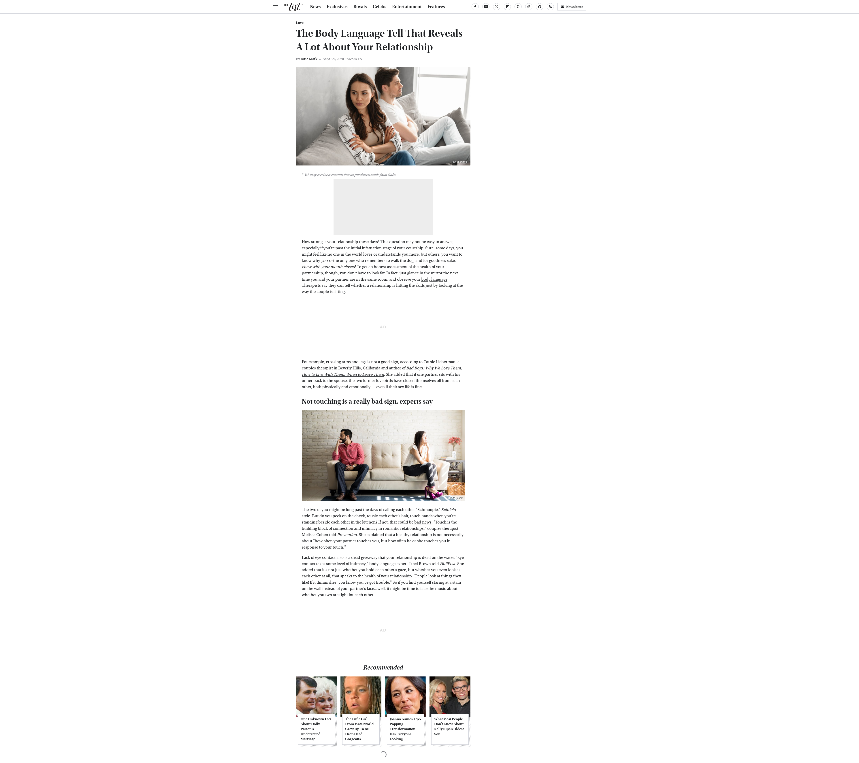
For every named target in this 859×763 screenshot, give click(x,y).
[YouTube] (485, 6)
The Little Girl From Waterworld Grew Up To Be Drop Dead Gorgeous (359, 729)
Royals (360, 6)
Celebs (379, 6)
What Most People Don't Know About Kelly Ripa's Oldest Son (449, 726)
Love (300, 23)
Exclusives (337, 6)
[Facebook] (475, 6)
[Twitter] (496, 6)
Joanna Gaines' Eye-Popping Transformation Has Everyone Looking (405, 729)
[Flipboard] (507, 6)
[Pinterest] (518, 6)
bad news (423, 522)
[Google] (539, 6)
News (315, 6)
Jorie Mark (309, 59)
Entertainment (407, 6)
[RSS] (550, 6)
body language (434, 279)
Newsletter (574, 7)
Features (436, 6)
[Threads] (528, 6)
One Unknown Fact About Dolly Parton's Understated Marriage (316, 729)
